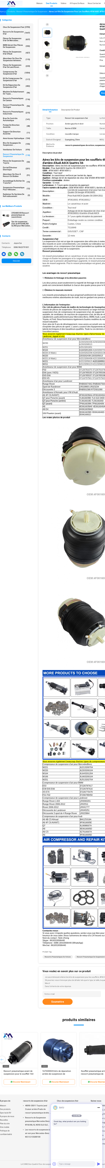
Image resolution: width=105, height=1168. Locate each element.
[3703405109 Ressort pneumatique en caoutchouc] (6, 215)
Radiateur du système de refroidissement (16, 195)
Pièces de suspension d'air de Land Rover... (16, 66)
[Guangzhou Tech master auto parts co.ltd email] (4, 254)
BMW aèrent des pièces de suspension (16, 46)
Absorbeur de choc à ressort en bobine (16, 175)
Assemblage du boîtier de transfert (16, 182)
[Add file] (54, 1164)
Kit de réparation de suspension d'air (16, 86)
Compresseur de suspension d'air (16, 73)
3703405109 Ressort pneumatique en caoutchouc (20, 215)
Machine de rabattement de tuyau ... (16, 93)
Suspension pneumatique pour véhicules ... (16, 189)
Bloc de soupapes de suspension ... (16, 144)
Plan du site (5, 1124)
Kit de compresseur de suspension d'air (16, 79)
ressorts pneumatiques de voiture (58, 957)
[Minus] (98, 1107)
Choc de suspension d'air (16, 27)
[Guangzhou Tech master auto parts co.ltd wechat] (16, 254)
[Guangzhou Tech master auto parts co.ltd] (11, 4)
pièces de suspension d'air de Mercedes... (16, 39)
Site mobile (4, 1127)
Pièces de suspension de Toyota (16, 162)
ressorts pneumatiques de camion (16, 99)
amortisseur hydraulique (16, 138)
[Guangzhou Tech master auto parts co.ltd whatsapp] (10, 254)
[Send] (99, 1164)
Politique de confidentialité (6, 1132)
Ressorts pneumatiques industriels (16, 113)
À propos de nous (7, 1116)
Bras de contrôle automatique (16, 119)
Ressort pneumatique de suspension (16, 155)
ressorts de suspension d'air (16, 33)
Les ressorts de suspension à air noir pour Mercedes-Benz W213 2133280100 (37, 1133)
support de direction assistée (16, 133)
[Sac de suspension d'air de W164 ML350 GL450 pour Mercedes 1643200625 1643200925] (6, 224)
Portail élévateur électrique (16, 169)
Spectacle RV (5, 1113)
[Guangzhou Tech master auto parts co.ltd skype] (22, 254)
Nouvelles (4, 1120)
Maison (3, 1106)
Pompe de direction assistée (16, 126)
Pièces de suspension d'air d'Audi (16, 53)
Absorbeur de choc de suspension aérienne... (16, 59)
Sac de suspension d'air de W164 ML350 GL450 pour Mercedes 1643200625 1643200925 (20, 224)
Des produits (5, 1109)
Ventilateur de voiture (16, 150)
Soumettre (57, 1001)
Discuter (16, 261)
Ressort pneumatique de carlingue (16, 106)
